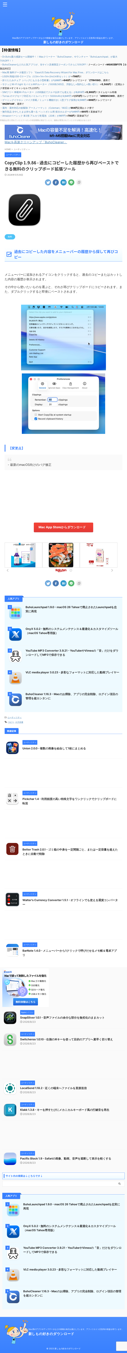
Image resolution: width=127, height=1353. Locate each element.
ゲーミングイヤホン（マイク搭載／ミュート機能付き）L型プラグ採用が (44, 100)
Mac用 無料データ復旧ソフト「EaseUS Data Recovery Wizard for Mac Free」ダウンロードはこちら (55, 72)
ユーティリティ (15, 717)
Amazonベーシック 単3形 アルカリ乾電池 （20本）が (34, 115)
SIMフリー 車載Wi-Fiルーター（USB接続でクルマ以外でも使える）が (43, 92)
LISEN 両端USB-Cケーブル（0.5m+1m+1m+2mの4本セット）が (36, 76)
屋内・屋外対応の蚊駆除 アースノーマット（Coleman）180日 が (36, 107)
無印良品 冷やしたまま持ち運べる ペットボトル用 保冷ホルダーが (40, 111)
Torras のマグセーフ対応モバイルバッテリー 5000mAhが (36, 96)
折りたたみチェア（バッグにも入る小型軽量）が (31, 80)
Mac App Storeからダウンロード (62, 527)
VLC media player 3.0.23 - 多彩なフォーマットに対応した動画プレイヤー (72, 672)
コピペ (11, 722)
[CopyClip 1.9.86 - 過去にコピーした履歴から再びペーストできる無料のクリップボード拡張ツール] (63, 182)
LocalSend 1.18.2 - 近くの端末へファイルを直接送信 (53, 1088)
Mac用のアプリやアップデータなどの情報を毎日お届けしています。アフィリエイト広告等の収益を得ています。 (75, 1329)
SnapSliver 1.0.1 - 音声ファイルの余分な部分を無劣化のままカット (62, 1017)
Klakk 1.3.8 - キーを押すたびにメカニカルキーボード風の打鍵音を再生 (64, 1109)
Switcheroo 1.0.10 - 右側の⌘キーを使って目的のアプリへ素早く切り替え (66, 1039)
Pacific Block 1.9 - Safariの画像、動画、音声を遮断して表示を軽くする (65, 1158)
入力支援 (19, 722)
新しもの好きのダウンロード (63, 42)
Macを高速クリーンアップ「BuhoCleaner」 (36, 142)
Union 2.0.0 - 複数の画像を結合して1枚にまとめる (54, 748)
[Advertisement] (63, 496)
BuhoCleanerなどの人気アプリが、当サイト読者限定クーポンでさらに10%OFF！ (45, 64)
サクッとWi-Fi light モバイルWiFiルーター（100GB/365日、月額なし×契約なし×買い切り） (50, 84)
